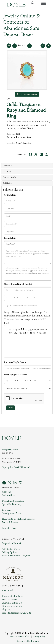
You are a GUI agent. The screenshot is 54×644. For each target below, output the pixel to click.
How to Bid (7, 590)
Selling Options (9, 552)
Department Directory (13, 501)
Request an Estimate (12, 543)
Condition (7, 171)
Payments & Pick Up (12, 603)
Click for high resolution (28, 94)
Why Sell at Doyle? (11, 549)
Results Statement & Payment (16, 555)
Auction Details (9, 177)
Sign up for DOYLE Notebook (16, 467)
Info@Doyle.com (10, 449)
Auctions (6, 492)
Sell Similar (7, 183)
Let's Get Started (10, 599)
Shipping (6, 609)
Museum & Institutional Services (18, 519)
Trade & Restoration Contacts (16, 613)
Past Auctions (8, 495)
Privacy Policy (39, 636)
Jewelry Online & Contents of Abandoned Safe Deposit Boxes (21, 25)
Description (7, 166)
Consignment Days (11, 513)
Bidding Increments (12, 606)
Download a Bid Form (12, 596)
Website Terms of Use (20, 636)
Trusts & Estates (10, 522)
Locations (6, 510)
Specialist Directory (11, 504)
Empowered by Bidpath (27, 641)
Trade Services (9, 528)
